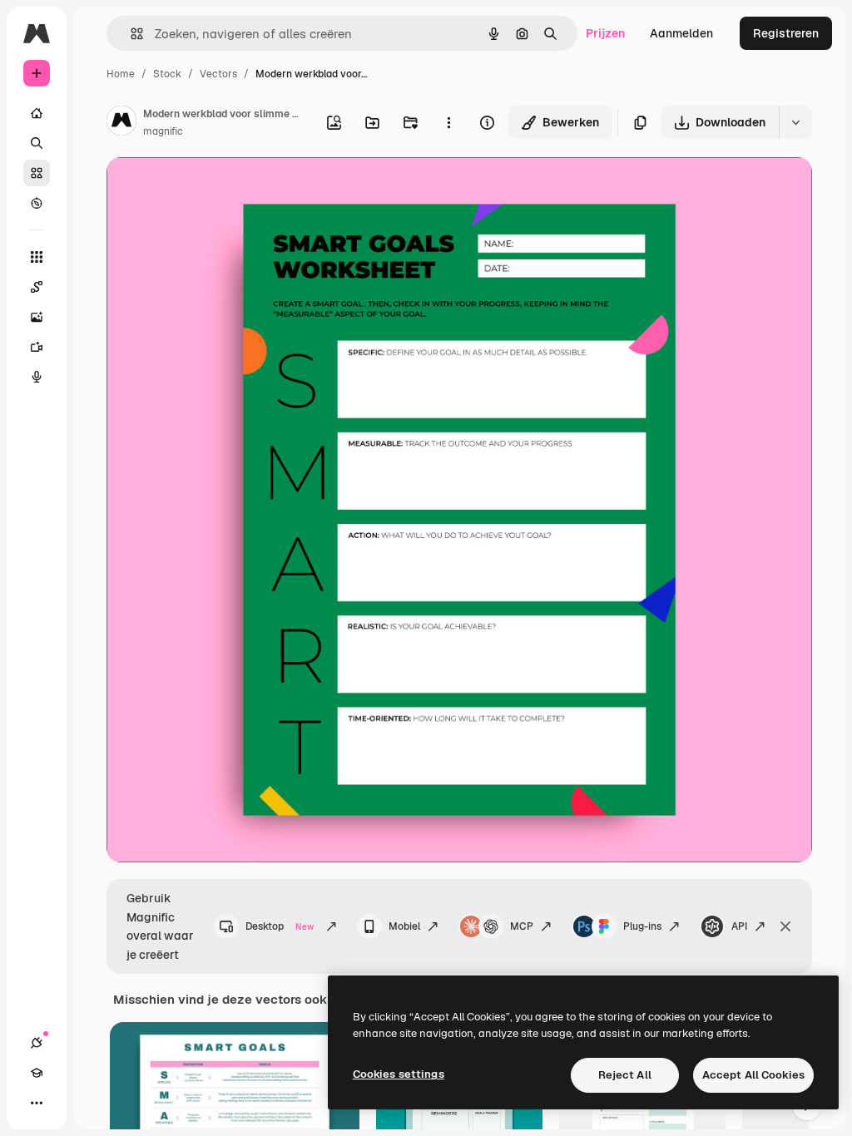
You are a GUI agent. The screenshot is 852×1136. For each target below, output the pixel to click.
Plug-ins (642, 926)
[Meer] (36, 1102)
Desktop (279, 926)
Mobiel (404, 926)
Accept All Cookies (753, 1075)
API (739, 926)
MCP (521, 926)
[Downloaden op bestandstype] (795, 122)
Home (120, 74)
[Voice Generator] (36, 376)
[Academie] (36, 1072)
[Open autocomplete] (130, 33)
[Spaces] (36, 287)
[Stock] (36, 173)
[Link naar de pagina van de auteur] (121, 123)
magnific (163, 131)
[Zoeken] (36, 143)
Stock (167, 74)
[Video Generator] (36, 346)
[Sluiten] (785, 926)
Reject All (624, 1075)
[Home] (36, 113)
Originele (216, 189)
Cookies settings (398, 1074)
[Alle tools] (36, 257)
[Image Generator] (36, 317)
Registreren (786, 33)
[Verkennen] (36, 203)
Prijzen (605, 33)
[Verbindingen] (36, 1043)
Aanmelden (681, 33)
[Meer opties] (448, 122)
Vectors (218, 74)
